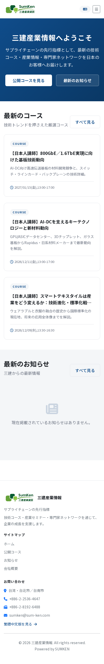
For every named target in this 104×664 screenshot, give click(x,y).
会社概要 (11, 568)
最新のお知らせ (77, 80)
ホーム (9, 543)
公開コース (12, 551)
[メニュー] (96, 9)
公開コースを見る (29, 80)
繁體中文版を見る (18, 623)
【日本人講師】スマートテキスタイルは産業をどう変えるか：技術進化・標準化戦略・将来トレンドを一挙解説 (50, 299)
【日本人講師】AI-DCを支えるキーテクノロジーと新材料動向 (50, 224)
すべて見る (85, 122)
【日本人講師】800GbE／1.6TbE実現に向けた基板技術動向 (51, 156)
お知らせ (11, 560)
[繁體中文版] (85, 9)
